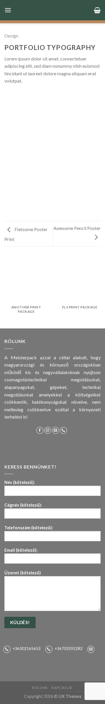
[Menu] (7, 10)
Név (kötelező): (19, 482)
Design (11, 35)
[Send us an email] (55, 430)
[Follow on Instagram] (47, 430)
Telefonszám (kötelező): (28, 527)
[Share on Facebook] (15, 95)
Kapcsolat (62, 687)
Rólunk (40, 687)
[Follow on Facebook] (39, 430)
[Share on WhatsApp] (8, 95)
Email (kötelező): (21, 550)
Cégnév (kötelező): (23, 505)
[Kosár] (97, 10)
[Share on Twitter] (22, 95)
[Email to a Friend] (29, 95)
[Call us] (63, 430)
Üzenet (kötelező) (22, 572)
